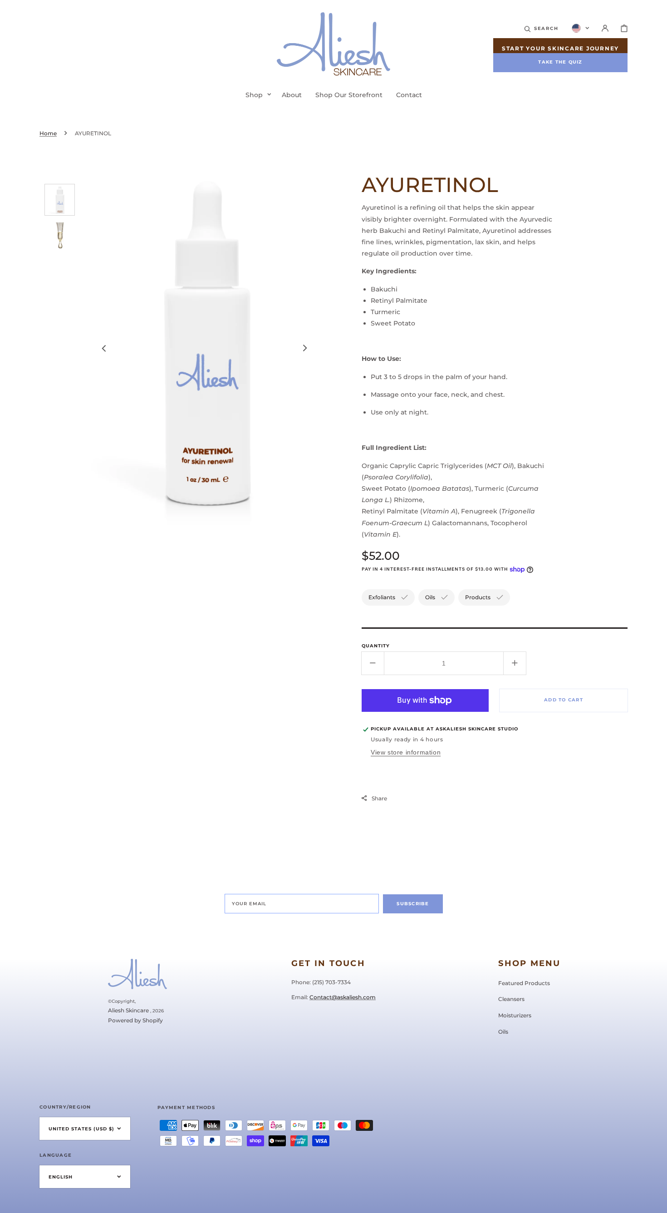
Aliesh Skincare (128, 1010)
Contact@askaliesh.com (342, 997)
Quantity (376, 646)
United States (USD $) (81, 1129)
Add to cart (563, 700)
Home (48, 133)
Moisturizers (514, 1015)
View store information (406, 752)
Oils (503, 1031)
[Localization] (580, 28)
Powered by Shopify (135, 1020)
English (61, 1177)
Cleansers (511, 999)
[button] (541, 28)
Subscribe (413, 904)
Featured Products (524, 983)
